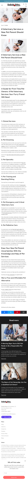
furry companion (11, 274)
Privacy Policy (4, 433)
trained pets (22, 185)
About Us (3, 426)
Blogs (2, 438)
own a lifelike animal (6, 289)
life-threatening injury (7, 212)
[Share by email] (23, 312)
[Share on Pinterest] (17, 312)
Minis (17, 299)
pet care (23, 162)
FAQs (2, 424)
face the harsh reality (17, 229)
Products (3, 431)
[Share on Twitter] (11, 312)
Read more (3, 358)
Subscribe (14, 477)
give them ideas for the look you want (15, 154)
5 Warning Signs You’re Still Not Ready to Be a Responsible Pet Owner (12, 346)
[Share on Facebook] (4, 312)
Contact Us (3, 429)
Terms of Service (4, 435)
